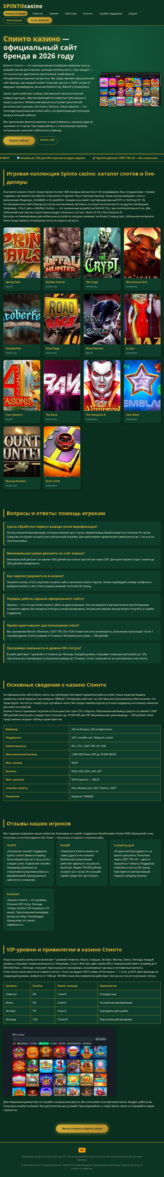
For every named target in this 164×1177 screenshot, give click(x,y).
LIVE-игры (71, 13)
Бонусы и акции (15, 13)
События (37, 13)
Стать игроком (40, 20)
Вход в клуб (47, 139)
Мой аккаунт (14, 20)
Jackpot (133, 13)
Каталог (88, 13)
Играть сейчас (19, 140)
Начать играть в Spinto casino (82, 1128)
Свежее (53, 13)
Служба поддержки (110, 13)
